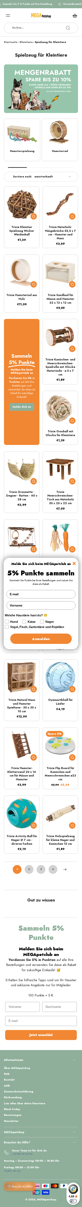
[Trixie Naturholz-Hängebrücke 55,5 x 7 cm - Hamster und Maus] (60, 204)
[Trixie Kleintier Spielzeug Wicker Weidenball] (21, 204)
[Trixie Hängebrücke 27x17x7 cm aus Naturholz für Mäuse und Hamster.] (21, 537)
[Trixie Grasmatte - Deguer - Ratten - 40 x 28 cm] (21, 469)
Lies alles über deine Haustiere (24, 1103)
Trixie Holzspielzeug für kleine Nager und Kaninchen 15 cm (60, 840)
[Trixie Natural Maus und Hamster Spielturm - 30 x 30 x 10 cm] (21, 677)
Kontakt (9, 1080)
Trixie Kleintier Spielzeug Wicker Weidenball (21, 230)
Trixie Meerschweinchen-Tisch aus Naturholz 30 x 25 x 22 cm (60, 497)
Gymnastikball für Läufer (60, 702)
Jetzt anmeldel (41, 1035)
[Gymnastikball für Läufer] (60, 677)
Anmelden (41, 638)
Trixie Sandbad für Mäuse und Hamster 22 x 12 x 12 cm (60, 298)
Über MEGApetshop (17, 1068)
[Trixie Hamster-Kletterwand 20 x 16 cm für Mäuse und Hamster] (21, 745)
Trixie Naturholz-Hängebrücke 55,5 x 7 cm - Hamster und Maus (60, 232)
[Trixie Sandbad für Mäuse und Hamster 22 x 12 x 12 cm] (60, 272)
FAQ (6, 1074)
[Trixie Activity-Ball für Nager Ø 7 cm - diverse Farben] (21, 813)
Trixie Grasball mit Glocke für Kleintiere (60, 433)
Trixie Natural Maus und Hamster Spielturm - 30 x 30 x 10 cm (21, 705)
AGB (7, 1086)
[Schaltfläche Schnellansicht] (33, 216)
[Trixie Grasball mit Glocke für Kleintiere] (60, 408)
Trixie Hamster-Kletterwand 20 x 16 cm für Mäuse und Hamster (21, 773)
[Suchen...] (68, 28)
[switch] (73, 1201)
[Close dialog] (74, 563)
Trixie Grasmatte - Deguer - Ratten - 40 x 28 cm (21, 495)
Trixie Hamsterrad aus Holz (21, 297)
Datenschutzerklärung (18, 1091)
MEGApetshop (46, 1199)
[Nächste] (65, 869)
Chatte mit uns (12, 1171)
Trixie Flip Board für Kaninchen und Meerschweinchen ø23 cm (60, 773)
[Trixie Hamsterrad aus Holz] (21, 272)
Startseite (10, 42)
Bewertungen (12, 1115)
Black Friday (12, 1109)
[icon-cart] (73, 15)
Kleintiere (26, 42)
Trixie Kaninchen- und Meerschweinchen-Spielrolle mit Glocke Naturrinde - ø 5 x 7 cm (60, 367)
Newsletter (11, 1121)
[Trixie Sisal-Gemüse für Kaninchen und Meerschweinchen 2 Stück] (60, 537)
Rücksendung (13, 1097)
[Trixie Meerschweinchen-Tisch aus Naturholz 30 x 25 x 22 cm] (60, 469)
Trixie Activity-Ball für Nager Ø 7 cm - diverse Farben (22, 840)
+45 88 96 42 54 (22, 1154)
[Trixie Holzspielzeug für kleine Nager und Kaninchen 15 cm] (60, 813)
